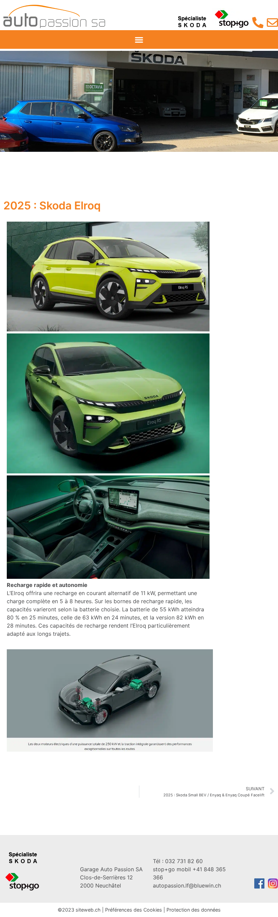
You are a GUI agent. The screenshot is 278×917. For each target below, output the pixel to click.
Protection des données (193, 910)
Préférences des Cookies (133, 910)
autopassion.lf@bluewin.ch (187, 885)
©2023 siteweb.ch (79, 910)
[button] (139, 39)
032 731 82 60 (178, 861)
